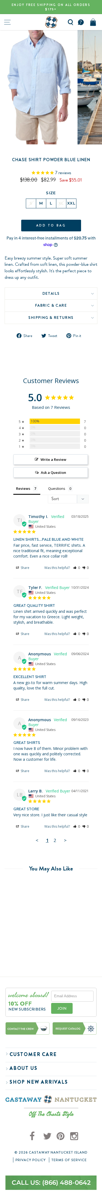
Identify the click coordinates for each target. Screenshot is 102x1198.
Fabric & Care (51, 305)
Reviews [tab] (23, 488)
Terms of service (69, 1160)
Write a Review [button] (53, 459)
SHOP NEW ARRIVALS (39, 1082)
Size (51, 192)
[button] (76, 567)
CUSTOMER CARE (33, 1054)
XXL (71, 203)
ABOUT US (23, 1068)
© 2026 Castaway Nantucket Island (51, 1152)
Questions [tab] (56, 488)
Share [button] (24, 567)
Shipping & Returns (50, 317)
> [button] (65, 840)
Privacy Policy (31, 1160)
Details (51, 293)
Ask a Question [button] (53, 472)
